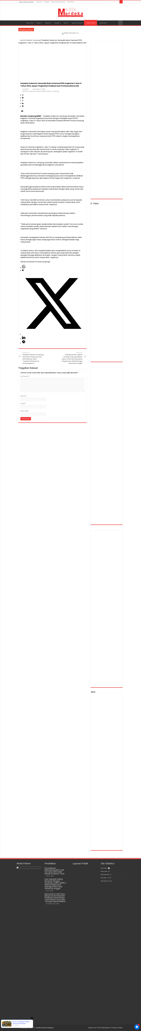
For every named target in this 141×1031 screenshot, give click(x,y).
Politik (65, 23)
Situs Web (24, 411)
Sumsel (38, 23)
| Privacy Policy (117, 1027)
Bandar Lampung (33, 40)
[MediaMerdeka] (70, 11)
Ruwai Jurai (29, 23)
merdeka (25, 89)
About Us (39, 2)
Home (22, 40)
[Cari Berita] (121, 1)
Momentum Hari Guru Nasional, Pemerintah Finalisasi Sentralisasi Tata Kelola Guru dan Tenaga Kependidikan (55, 898)
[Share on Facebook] (22, 98)
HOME (21, 22)
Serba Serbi (103, 23)
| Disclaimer (106, 1027)
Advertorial (70, 2)
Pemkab (57, 23)
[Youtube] (109, 2)
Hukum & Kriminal (77, 23)
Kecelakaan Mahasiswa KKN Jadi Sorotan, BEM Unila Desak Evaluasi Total (54, 871)
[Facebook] (105, 2)
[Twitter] (107, 2)
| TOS (98, 1027)
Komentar (25, 376)
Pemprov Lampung (52, 91)
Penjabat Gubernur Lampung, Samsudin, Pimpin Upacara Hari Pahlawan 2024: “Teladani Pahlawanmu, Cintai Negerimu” (33, 358)
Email (23, 403)
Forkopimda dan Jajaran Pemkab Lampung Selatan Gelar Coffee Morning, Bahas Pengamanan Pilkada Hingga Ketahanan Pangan (72, 358)
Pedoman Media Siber (58, 2)
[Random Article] (120, 22)
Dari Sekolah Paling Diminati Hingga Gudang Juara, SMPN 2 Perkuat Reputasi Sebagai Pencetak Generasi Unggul (55, 884)
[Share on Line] (22, 106)
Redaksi (46, 2)
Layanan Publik (90, 23)
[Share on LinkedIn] (22, 103)
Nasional (47, 23)
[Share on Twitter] (22, 100)
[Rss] (103, 2)
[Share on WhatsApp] (22, 95)
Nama (23, 396)
